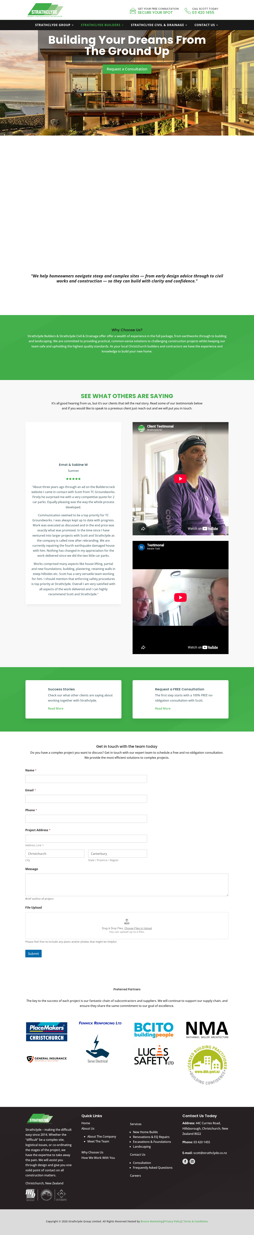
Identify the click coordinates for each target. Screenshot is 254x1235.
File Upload (33, 907)
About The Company (101, 1136)
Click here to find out (58, 230)
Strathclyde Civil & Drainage (157, 25)
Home (85, 1123)
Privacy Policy (172, 1221)
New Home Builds (145, 1132)
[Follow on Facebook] (185, 1161)
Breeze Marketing (152, 1221)
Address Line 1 (34, 845)
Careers (135, 1176)
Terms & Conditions (195, 1221)
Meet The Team (98, 1141)
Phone (31, 810)
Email (30, 790)
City (27, 860)
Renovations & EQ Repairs (151, 1137)
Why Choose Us (92, 1152)
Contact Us (204, 25)
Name (31, 770)
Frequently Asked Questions (153, 1168)
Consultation (142, 1163)
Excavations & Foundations (152, 1142)
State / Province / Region (103, 860)
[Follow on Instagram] (192, 1161)
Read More (55, 708)
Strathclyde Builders (100, 25)
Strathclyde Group (52, 25)
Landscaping (142, 1147)
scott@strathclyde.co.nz (210, 1153)
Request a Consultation (127, 68)
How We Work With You (98, 1158)
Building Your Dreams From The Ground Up (127, 45)
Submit (33, 953)
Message (31, 869)
